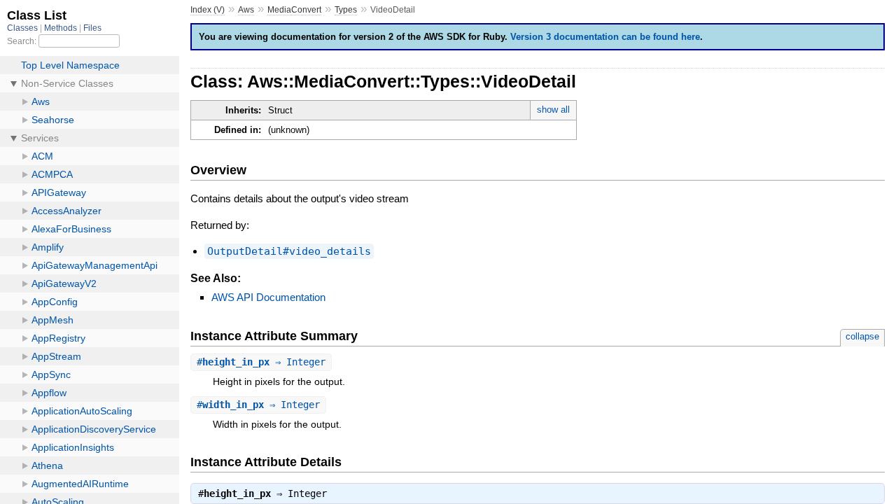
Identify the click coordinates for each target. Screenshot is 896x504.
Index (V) (207, 10)
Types (346, 10)
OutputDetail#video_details (289, 251)
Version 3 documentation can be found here (605, 36)
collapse (862, 336)
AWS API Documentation (268, 297)
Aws (246, 10)
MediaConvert (294, 10)
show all (553, 109)
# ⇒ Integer (261, 362)
